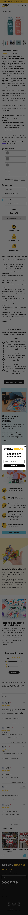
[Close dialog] (25, 446)
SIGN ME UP (14, 465)
